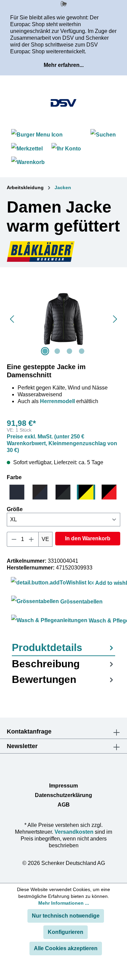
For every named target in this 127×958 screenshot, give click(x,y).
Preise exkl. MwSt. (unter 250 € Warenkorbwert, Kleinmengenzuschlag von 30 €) (62, 443)
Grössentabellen (81, 601)
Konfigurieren (65, 932)
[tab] (63, 648)
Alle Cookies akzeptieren (66, 948)
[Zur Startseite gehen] (63, 102)
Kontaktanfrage (29, 731)
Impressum (63, 786)
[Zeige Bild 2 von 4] (57, 351)
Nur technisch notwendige (66, 916)
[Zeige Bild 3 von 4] (69, 351)
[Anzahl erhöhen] (31, 539)
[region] (63, 319)
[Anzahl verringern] (14, 539)
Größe (15, 509)
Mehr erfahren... (64, 65)
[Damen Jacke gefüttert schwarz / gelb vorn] (63, 319)
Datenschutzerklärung (63, 795)
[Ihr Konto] (66, 149)
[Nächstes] (115, 319)
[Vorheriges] (12, 319)
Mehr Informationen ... (63, 903)
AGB (64, 805)
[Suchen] (103, 135)
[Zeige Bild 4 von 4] (81, 351)
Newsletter (22, 746)
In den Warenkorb (87, 538)
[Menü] (38, 135)
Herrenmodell (57, 401)
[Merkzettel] (27, 149)
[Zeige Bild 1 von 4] (45, 351)
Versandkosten (74, 832)
